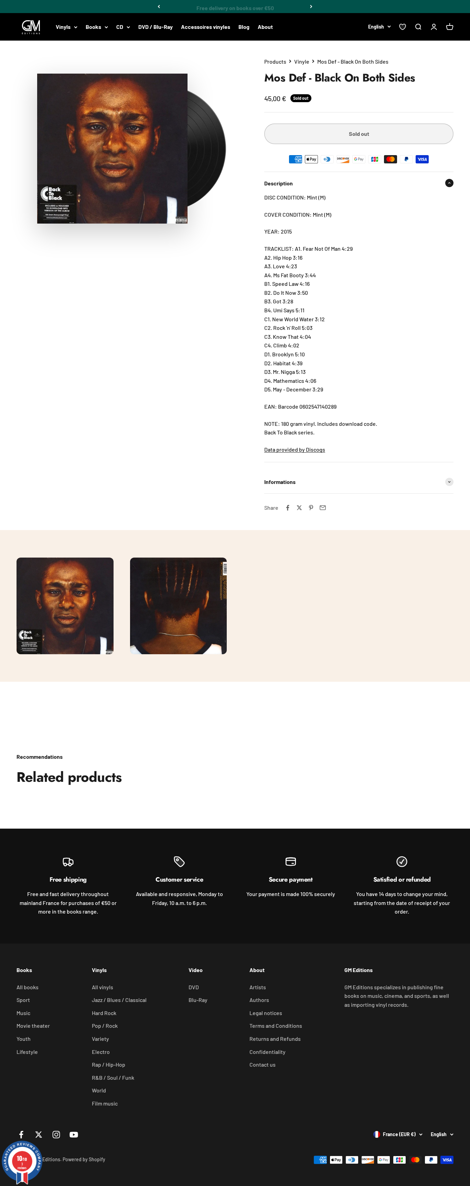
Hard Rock (104, 1013)
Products (275, 61)
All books (28, 987)
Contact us (262, 1064)
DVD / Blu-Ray (155, 26)
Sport (23, 999)
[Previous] (159, 6)
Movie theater (33, 1025)
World (99, 1090)
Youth (24, 1038)
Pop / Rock (105, 1025)
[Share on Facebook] (287, 508)
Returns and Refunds (275, 1038)
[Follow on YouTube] (73, 1134)
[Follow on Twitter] (38, 1134)
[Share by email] (323, 508)
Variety (100, 1038)
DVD (194, 987)
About (265, 26)
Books (93, 26)
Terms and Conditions (275, 1025)
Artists (257, 987)
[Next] (311, 6)
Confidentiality (267, 1051)
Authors (259, 999)
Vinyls (63, 26)
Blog (243, 26)
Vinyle (301, 61)
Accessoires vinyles (205, 26)
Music (23, 1013)
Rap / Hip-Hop (108, 1064)
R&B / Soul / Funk (113, 1077)
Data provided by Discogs (294, 449)
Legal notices (265, 1013)
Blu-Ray (198, 999)
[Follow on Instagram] (56, 1134)
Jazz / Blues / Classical (119, 999)
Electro (101, 1051)
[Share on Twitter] (299, 508)
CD (119, 26)
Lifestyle (27, 1051)
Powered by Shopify (84, 1159)
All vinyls (102, 987)
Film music (105, 1103)
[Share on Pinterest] (311, 508)
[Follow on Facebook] (21, 1134)
